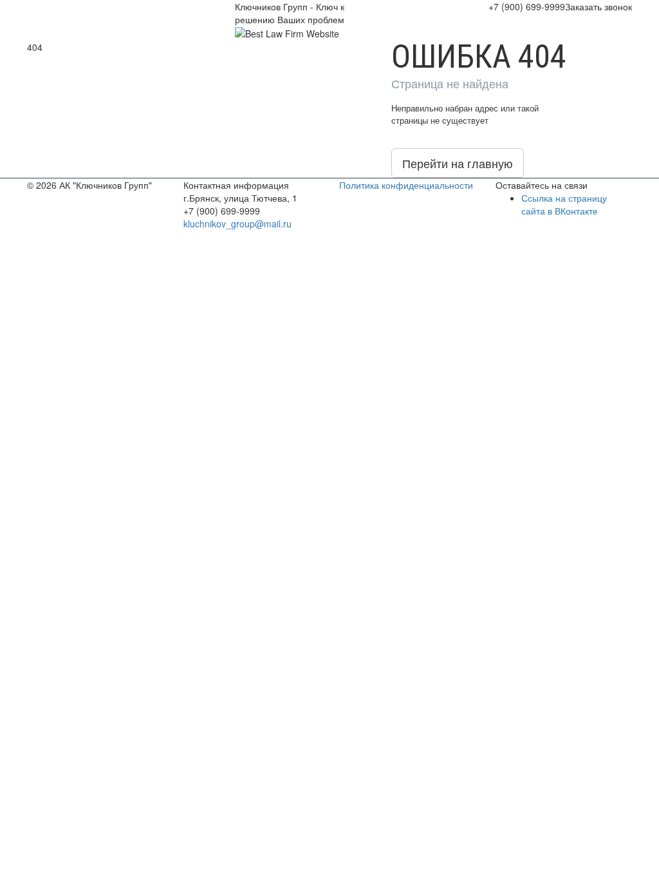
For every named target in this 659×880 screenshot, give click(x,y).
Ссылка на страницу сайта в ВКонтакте (564, 204)
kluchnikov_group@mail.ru (237, 223)
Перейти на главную (457, 163)
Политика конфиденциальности (406, 184)
